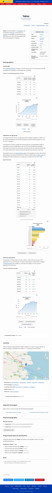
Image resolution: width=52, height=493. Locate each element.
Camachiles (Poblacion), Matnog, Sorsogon (39, 412)
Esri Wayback (15, 384)
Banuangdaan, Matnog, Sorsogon (14, 412)
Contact (40, 486)
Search (47, 1)
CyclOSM (28, 382)
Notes (47, 25)
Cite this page (7, 474)
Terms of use (16, 488)
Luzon (14, 4)
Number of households (26, 125)
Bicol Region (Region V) (23, 4)
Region (24, 1)
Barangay (42, 1)
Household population (19, 125)
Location (33, 25)
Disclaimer (31, 488)
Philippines (8, 4)
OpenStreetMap (14, 382)
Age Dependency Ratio (20, 153)
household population (10, 68)
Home (2, 4)
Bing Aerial (34, 382)
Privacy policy (23, 488)
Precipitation (25, 387)
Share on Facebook (8, 479)
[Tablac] (26, 364)
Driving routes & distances (12, 396)
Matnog (39, 4)
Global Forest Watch (14, 391)
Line (25, 129)
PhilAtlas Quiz (18, 486)
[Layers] (5, 378)
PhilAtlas (7, 1)
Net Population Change (30, 321)
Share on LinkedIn (29, 479)
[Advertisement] (26, 9)
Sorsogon (33, 4)
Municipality (36, 1)
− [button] (4, 355)
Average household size (33, 125)
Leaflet (37, 379)
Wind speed (32, 387)
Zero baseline (27, 131)
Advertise (34, 486)
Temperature (18, 387)
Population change (10, 335)
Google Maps (40, 382)
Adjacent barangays (40, 25)
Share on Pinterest (40, 479)
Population (21, 321)
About (28, 486)
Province (28, 1)
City (32, 1)
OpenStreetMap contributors (43, 379)
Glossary (7, 486)
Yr (12, 389)
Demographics (27, 25)
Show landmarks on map (8, 430)
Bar (29, 129)
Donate (45, 486)
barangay (41, 34)
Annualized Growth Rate (26, 324)
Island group (19, 1)
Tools (12, 486)
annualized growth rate (8, 263)
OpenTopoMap (22, 382)
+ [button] (4, 353)
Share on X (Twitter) (19, 479)
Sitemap (37, 488)
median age (40, 155)
